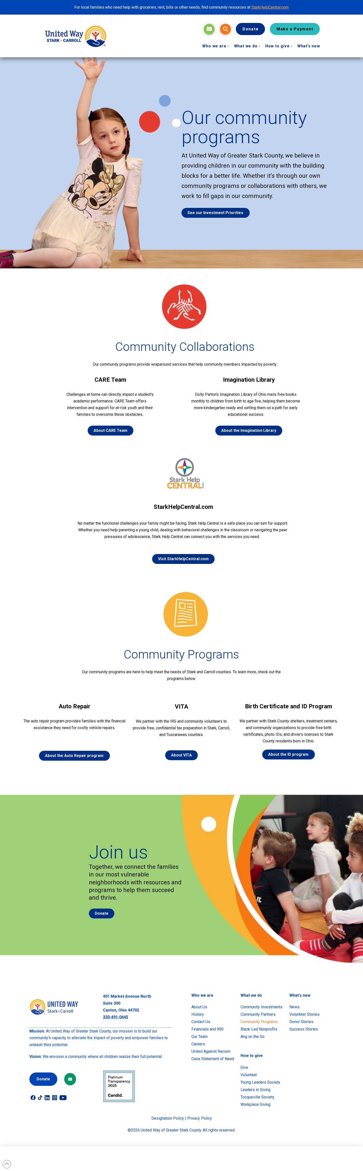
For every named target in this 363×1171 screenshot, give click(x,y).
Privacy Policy (199, 1118)
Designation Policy (167, 1118)
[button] (225, 29)
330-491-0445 (115, 1017)
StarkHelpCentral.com (270, 7)
